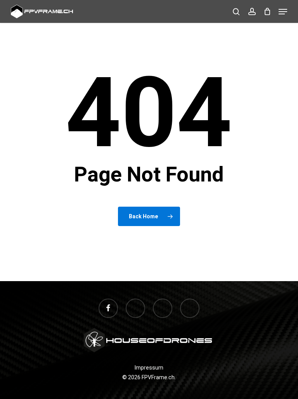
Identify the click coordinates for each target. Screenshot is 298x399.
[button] (283, 12)
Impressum (149, 367)
